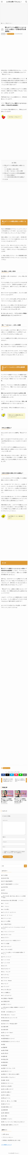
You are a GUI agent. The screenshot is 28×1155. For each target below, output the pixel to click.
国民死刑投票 (6, 1020)
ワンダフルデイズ (7, 995)
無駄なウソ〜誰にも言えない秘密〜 (11, 1074)
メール (4, 841)
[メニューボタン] (2, 2)
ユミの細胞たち (6, 992)
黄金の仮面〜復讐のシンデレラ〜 (11, 1124)
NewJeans (5, 893)
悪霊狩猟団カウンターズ (8, 1038)
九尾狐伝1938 (6, 1001)
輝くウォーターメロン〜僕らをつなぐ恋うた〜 (14, 1121)
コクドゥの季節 (6, 921)
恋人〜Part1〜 (6, 1035)
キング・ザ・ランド (7, 915)
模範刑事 (5, 1065)
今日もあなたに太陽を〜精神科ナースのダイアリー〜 (14, 1008)
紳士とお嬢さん (6, 1095)
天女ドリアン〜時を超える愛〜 (10, 1023)
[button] (3, 775)
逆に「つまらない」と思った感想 (15, 171)
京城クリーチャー (7, 1004)
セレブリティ (6, 937)
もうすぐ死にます (7, 989)
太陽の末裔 (5, 1026)
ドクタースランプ (7, 946)
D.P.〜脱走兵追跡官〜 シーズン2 (10, 884)
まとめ (6, 179)
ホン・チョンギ (6, 971)
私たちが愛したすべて (8, 1089)
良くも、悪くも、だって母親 (10, 1101)
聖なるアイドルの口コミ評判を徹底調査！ (15, 173)
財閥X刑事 (5, 1110)
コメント (5, 820)
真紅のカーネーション (8, 1083)
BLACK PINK (6, 878)
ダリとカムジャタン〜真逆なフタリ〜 (12, 940)
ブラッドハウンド (7, 956)
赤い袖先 (5, 1115)
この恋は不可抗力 (7, 924)
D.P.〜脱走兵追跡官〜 (8, 881)
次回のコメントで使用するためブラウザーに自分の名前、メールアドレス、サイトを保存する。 (14, 852)
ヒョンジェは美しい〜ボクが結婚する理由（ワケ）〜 (14, 953)
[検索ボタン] (26, 2)
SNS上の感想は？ (11, 175)
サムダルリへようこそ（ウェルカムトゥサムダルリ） (14, 928)
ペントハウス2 (6, 959)
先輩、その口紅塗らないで (9, 1011)
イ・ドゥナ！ (6, 903)
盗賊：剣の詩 (6, 1080)
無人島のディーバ (7, 1071)
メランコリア (6, 986)
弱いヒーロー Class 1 (8, 1032)
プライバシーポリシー (8, 1137)
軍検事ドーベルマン (7, 1118)
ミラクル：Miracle (7, 980)
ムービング (5, 983)
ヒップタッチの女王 (7, 949)
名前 (4, 837)
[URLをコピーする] (25, 775)
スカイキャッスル (7, 934)
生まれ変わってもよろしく (9, 1077)
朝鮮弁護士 (5, 1062)
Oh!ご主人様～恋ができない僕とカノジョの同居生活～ (14, 897)
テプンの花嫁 (6, 943)
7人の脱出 (5, 875)
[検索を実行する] (25, 866)
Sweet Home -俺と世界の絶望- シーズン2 (13, 900)
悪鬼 (4, 1044)
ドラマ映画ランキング (6, 1144)
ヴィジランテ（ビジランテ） (10, 912)
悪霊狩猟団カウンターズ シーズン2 (11, 1041)
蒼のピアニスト (6, 1104)
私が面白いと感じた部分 (13, 169)
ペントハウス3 (6, 962)
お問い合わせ (6, 1134)
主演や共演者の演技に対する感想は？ (16, 177)
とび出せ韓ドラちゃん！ (14, 2)
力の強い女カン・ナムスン (9, 1014)
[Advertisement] (14, 53)
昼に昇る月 (5, 1053)
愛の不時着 (5, 1050)
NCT (4, 890)
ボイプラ (5, 965)
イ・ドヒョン (6, 906)
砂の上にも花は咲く (7, 1086)
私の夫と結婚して (7, 1092)
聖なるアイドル (11, 33)
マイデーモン (6, 974)
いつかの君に (6, 909)
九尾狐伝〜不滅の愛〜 (8, 998)
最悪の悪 (5, 1056)
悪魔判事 (5, 1047)
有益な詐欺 (5, 1059)
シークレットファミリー (8, 931)
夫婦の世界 (5, 1029)
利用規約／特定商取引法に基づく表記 (11, 1140)
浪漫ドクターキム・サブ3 (9, 1068)
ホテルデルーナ (6, 968)
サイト (4, 846)
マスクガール (6, 977)
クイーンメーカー (7, 918)
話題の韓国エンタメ (7, 1107)
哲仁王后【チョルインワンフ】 (10, 1017)
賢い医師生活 (6, 1112)
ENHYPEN (5, 887)
